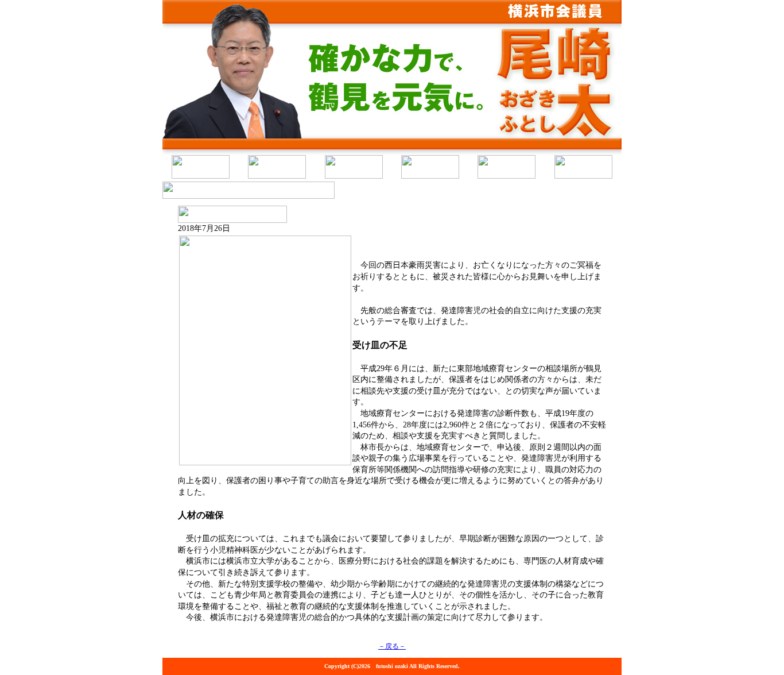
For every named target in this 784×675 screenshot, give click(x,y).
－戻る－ (392, 646)
